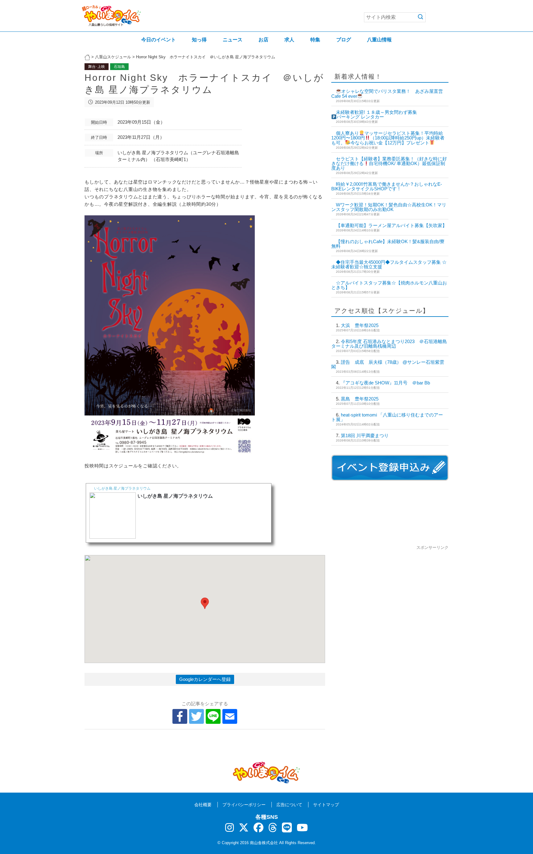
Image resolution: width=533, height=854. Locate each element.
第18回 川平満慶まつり (365, 435)
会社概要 (203, 804)
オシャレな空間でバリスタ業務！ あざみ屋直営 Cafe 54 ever (389, 94)
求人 (289, 39)
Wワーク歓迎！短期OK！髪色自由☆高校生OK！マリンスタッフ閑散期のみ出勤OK (388, 207)
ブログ (343, 39)
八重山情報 (379, 39)
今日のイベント (158, 39)
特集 (315, 39)
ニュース (232, 39)
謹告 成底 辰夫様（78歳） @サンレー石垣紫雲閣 (387, 364)
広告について (289, 804)
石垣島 (119, 66)
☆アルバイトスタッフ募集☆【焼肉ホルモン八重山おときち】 (389, 285)
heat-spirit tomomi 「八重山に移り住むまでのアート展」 (387, 417)
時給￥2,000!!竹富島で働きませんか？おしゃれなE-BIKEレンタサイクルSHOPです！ (386, 186)
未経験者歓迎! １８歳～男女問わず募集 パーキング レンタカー (416, 115)
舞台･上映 (96, 66)
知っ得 (199, 39)
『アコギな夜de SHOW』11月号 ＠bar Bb (385, 382)
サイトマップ (326, 804)
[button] (205, 603)
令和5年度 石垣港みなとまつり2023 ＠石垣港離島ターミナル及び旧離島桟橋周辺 (389, 344)
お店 (263, 39)
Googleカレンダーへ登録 (205, 679)
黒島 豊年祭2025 (359, 398)
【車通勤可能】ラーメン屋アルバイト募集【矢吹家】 (391, 225)
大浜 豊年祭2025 (359, 325)
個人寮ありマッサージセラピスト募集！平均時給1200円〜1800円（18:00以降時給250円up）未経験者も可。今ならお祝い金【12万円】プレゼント (387, 138)
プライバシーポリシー (244, 804)
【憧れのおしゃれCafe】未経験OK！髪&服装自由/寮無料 (387, 244)
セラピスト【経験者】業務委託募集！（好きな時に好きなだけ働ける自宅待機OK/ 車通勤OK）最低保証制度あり (389, 163)
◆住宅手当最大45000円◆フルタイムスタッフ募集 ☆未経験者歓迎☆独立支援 (389, 264)
